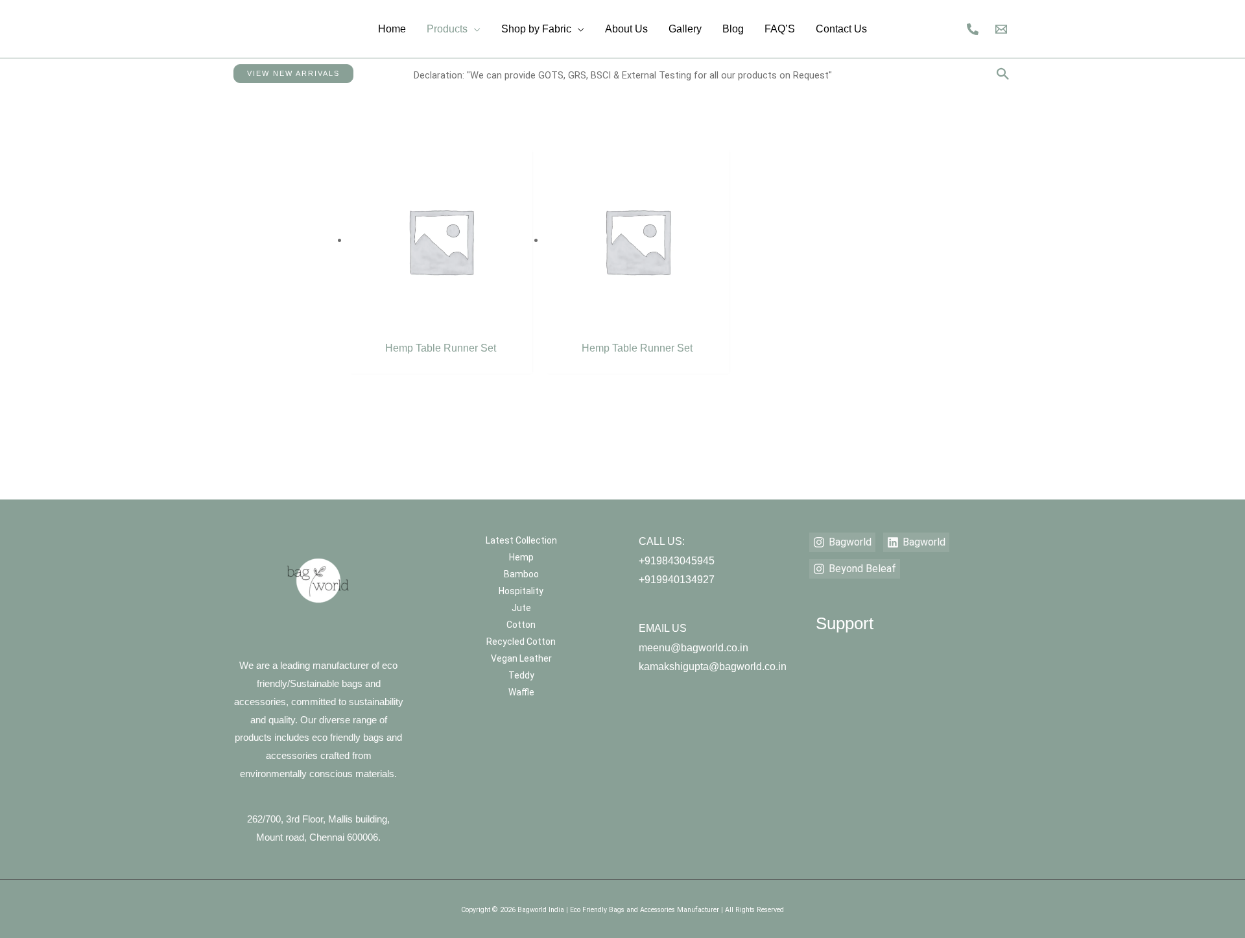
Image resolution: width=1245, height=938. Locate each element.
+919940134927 (677, 579)
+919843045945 (677, 560)
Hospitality (521, 591)
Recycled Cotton (521, 641)
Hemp (521, 557)
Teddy (521, 675)
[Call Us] (972, 29)
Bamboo (521, 574)
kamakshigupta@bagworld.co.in (713, 666)
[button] (293, 73)
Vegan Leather (521, 658)
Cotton (521, 624)
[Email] (1001, 29)
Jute (521, 608)
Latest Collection (521, 540)
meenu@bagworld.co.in (693, 647)
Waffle (521, 692)
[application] (474, 29)
